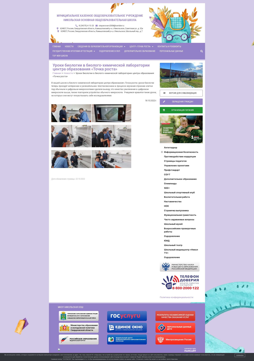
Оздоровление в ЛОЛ (109, 51)
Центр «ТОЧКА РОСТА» (140, 46)
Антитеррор (170, 147)
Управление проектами (176, 165)
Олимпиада (170, 183)
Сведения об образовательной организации (100, 46)
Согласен (239, 355)
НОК (166, 206)
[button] (201, 51)
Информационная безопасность (181, 152)
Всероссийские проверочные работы (180, 230)
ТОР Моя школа (60, 56)
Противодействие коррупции (180, 156)
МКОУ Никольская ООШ (70, 307)
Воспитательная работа (177, 197)
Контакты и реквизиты (169, 46)
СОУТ (167, 174)
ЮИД (167, 240)
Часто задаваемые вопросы (179, 219)
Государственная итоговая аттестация (72, 51)
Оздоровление (172, 236)
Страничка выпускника (176, 210)
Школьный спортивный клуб (179, 192)
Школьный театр (173, 245)
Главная (56, 46)
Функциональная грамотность (180, 215)
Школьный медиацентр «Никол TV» (181, 251)
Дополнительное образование (139, 51)
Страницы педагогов (175, 161)
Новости (69, 46)
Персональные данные (171, 51)
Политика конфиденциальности (176, 297)
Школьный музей (173, 224)
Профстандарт (172, 170)
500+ (167, 188)
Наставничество (173, 201)
